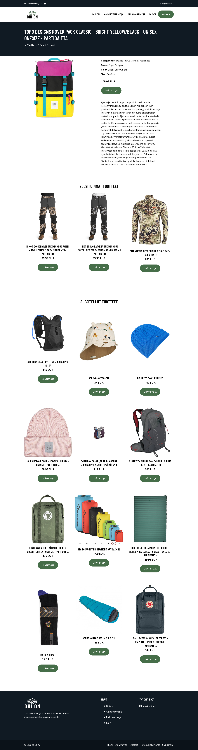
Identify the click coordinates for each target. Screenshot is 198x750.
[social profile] (45, 3)
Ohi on (96, 14)
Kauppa (166, 14)
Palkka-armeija (136, 14)
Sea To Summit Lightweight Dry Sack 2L (99, 549)
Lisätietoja (111, 90)
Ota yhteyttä (121, 744)
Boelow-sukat (48, 654)
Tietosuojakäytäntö (150, 744)
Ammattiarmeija (114, 14)
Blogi (152, 14)
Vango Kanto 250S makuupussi (99, 638)
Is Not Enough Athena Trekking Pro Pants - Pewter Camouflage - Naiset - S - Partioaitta (99, 250)
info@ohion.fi (166, 3)
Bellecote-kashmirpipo (150, 378)
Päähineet (145, 60)
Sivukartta (167, 744)
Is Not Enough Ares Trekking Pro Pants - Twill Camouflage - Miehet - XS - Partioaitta (47, 250)
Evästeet (133, 744)
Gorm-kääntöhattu (99, 378)
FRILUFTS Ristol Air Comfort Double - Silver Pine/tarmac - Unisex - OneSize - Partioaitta (150, 551)
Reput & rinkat (47, 45)
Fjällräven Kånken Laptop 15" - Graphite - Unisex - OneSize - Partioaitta (150, 641)
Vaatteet (32, 45)
